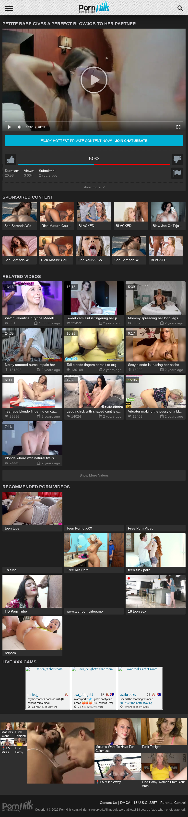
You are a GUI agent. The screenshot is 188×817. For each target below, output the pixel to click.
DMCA (125, 803)
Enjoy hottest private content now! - (94, 141)
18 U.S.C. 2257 (145, 803)
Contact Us (108, 803)
